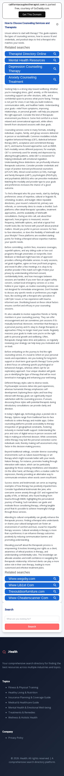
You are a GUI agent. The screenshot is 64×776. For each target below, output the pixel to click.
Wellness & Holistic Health (22, 717)
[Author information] (57, 24)
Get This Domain (32, 14)
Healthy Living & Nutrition (23, 692)
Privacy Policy (15, 737)
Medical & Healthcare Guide (23, 702)
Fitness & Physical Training (23, 687)
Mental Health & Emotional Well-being (29, 707)
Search (32, 626)
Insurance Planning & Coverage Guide (29, 697)
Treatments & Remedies (21, 712)
